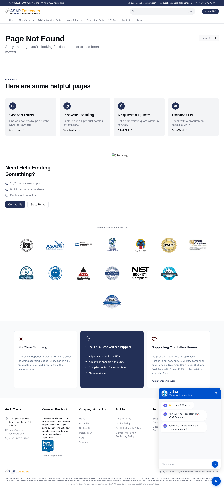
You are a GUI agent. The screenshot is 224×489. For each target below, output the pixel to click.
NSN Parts (113, 20)
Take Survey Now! (52, 455)
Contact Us (127, 20)
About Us (84, 423)
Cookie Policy (123, 423)
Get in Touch (178, 130)
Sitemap (83, 442)
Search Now (15, 130)
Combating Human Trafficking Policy (126, 434)
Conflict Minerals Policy (128, 428)
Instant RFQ (210, 11)
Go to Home (38, 204)
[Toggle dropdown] (62, 20)
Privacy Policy (123, 418)
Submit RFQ (123, 130)
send (215, 464)
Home (12, 20)
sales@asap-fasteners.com (143, 3)
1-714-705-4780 (207, 3)
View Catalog (70, 130)
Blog (139, 20)
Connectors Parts (95, 20)
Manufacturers (26, 20)
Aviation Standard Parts (49, 20)
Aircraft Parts (73, 20)
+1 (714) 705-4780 (19, 438)
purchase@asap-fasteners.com (177, 3)
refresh (215, 393)
